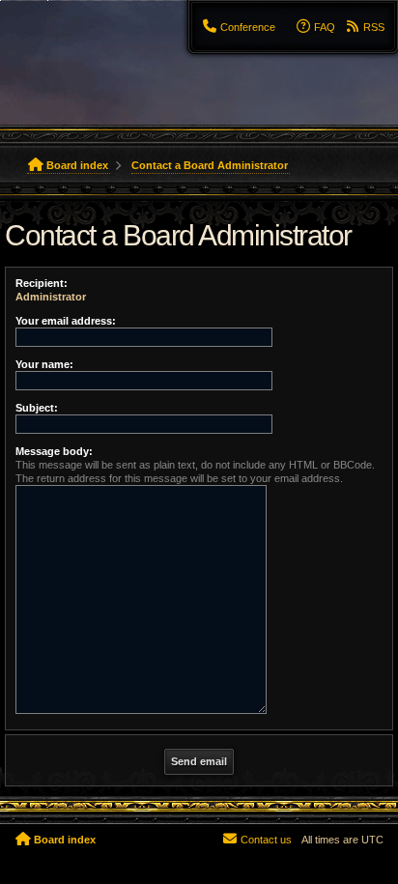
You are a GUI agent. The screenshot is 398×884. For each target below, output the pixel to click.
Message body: (54, 451)
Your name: (44, 364)
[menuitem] (239, 27)
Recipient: (41, 283)
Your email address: (65, 321)
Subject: (36, 407)
